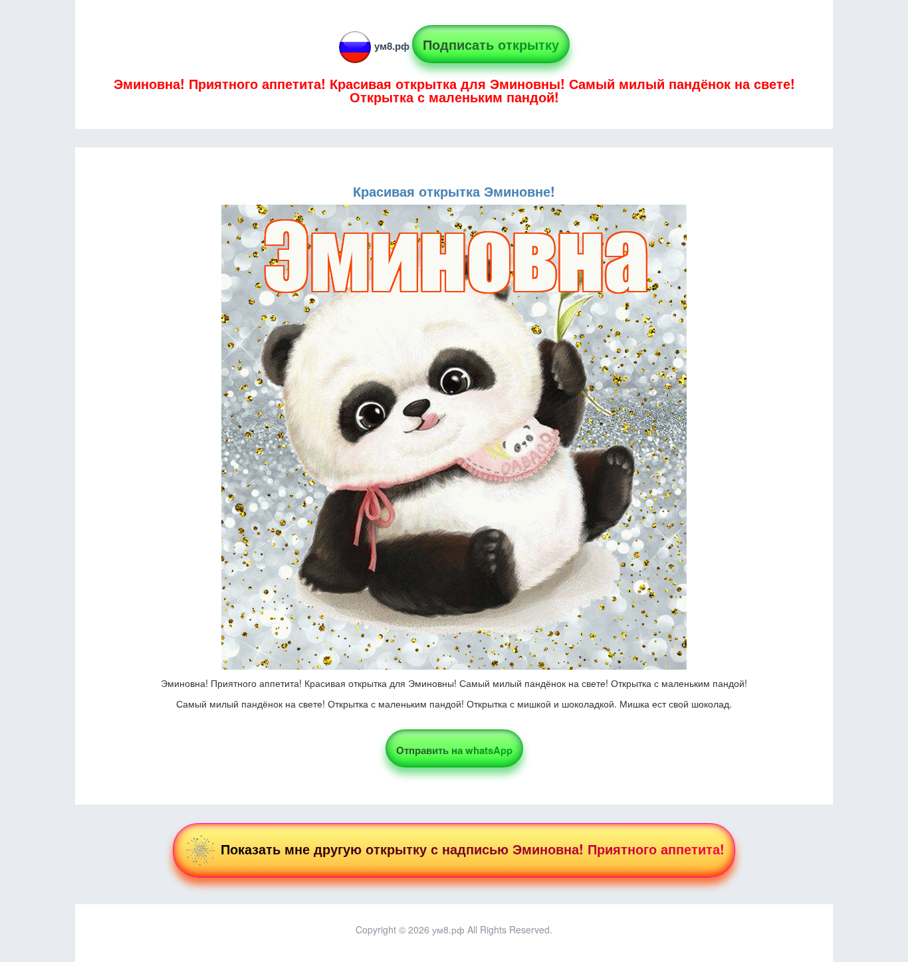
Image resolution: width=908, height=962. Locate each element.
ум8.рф (391, 46)
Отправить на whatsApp (454, 750)
